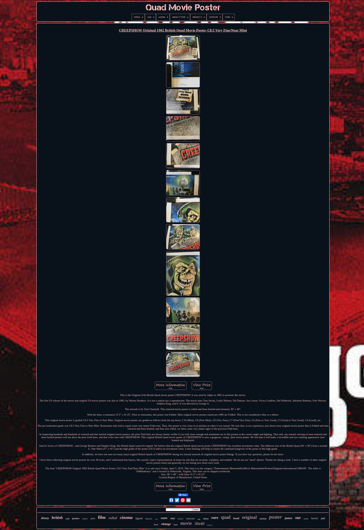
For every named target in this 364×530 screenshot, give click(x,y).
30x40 (199, 523)
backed (180, 519)
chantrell (209, 525)
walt (67, 518)
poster (275, 517)
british (57, 517)
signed (138, 518)
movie (186, 523)
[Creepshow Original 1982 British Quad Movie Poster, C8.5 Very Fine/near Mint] (183, 48)
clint (172, 518)
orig (198, 519)
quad (225, 517)
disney (45, 518)
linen (156, 524)
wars (164, 518)
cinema (126, 517)
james (288, 518)
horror (314, 518)
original (249, 517)
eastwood (190, 518)
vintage (166, 524)
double (306, 519)
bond (236, 518)
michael (263, 519)
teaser (85, 518)
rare (214, 517)
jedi (323, 518)
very (156, 519)
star (298, 518)
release (206, 519)
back (176, 525)
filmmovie (148, 519)
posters (75, 518)
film (102, 517)
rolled (112, 518)
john (93, 518)
